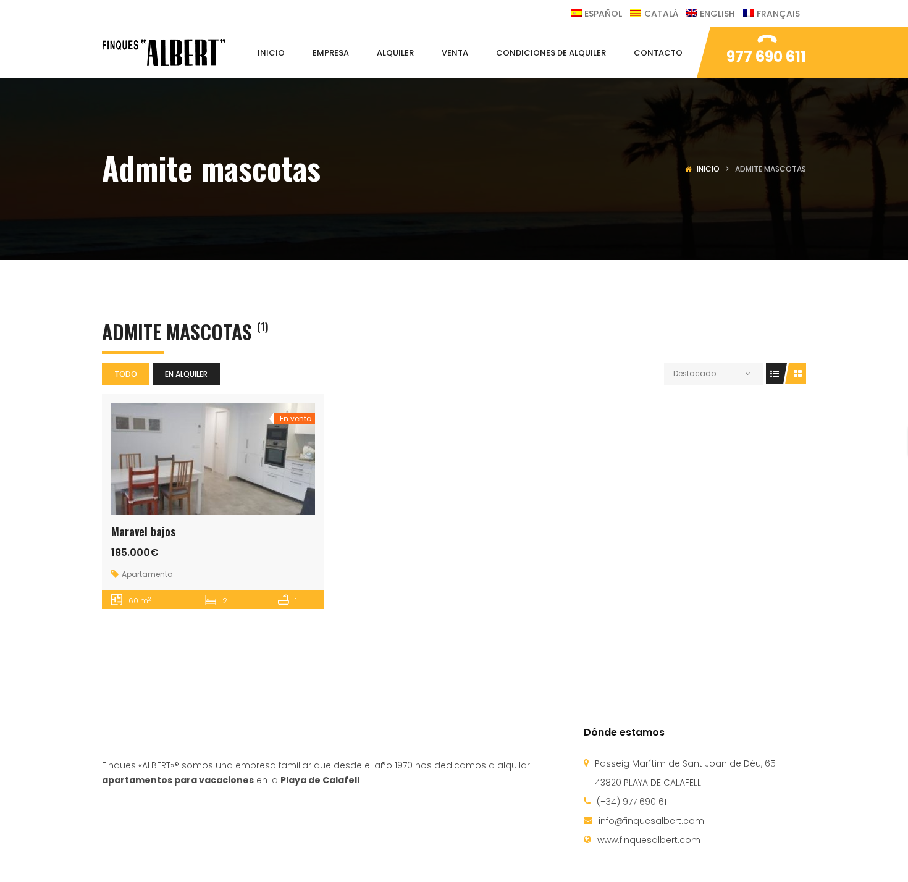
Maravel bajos (143, 531)
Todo (125, 374)
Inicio (708, 169)
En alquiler (186, 374)
